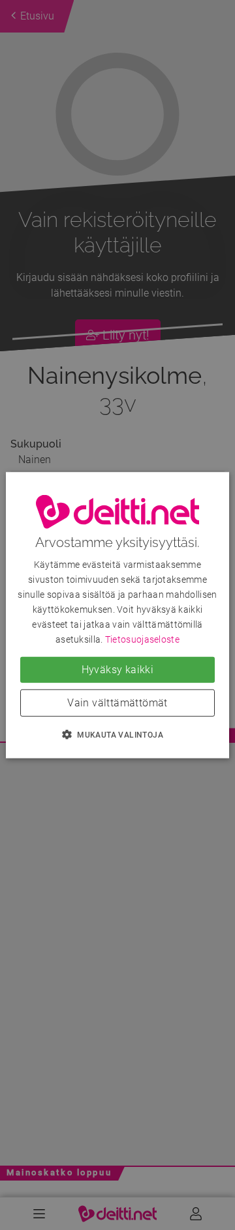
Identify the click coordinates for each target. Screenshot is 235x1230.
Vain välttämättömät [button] (117, 703)
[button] (117, 734)
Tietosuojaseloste (142, 639)
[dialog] (117, 615)
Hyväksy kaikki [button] (118, 669)
